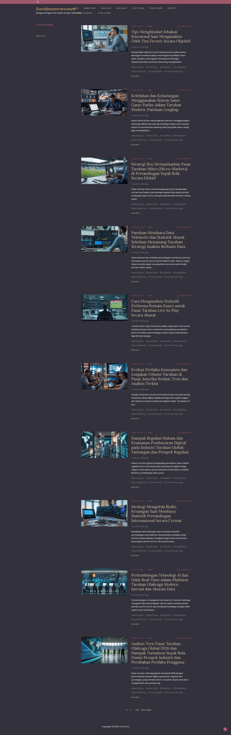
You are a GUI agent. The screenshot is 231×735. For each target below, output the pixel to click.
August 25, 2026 (137, 227)
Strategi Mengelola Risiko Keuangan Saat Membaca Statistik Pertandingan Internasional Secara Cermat (156, 513)
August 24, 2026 (137, 296)
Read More (135, 76)
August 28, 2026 (137, 26)
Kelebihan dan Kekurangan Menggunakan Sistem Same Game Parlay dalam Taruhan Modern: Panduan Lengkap (156, 102)
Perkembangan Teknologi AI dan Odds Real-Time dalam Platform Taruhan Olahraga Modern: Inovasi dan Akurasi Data (159, 582)
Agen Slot (106, 8)
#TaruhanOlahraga (173, 71)
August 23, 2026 (137, 364)
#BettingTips (137, 67)
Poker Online (156, 8)
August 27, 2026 (137, 90)
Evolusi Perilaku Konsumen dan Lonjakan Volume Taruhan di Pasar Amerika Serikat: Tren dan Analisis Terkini (159, 376)
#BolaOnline (152, 67)
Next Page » (146, 710)
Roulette (172, 8)
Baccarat (122, 8)
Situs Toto (40, 36)
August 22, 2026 (137, 433)
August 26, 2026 (137, 159)
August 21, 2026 (137, 501)
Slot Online (138, 8)
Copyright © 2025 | (111, 726)
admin (150, 26)
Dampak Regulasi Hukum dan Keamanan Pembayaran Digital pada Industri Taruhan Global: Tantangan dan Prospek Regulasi (160, 445)
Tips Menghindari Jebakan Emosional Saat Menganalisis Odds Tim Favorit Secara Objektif (160, 36)
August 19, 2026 (137, 638)
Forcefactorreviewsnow (56, 9)
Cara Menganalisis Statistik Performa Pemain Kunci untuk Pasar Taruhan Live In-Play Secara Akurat (158, 308)
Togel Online (104, 13)
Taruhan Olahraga (82, 13)
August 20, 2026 (137, 570)
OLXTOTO (124, 726)
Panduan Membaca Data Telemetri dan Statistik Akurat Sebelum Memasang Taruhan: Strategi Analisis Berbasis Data (158, 239)
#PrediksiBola (179, 67)
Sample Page (90, 8)
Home (75, 8)
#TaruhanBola (155, 71)
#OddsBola (165, 67)
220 (137, 710)
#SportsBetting (138, 71)
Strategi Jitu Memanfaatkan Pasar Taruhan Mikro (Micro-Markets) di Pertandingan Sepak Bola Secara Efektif (161, 171)
